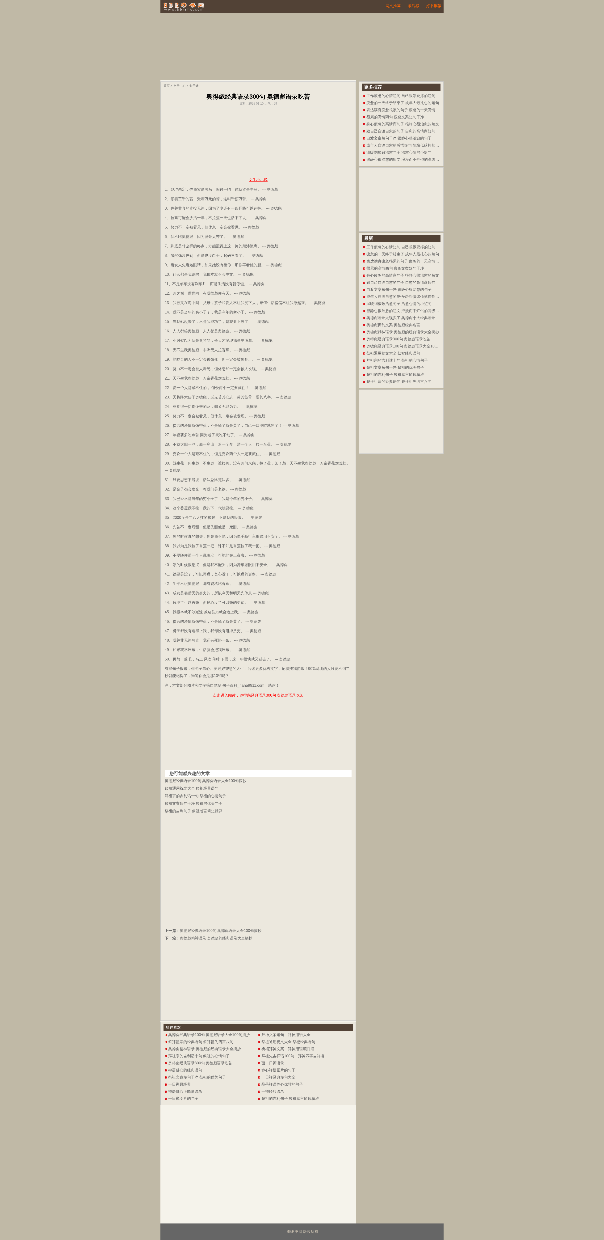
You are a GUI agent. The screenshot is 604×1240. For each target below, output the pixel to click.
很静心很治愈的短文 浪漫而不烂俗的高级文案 (404, 159)
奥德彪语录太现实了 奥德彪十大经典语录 (400, 318)
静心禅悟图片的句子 (278, 1070)
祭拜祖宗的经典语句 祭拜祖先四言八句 (200, 1042)
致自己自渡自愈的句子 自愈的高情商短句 (400, 131)
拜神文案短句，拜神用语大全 (285, 1035)
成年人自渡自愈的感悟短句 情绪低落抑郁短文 (404, 145)
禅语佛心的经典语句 (185, 1070)
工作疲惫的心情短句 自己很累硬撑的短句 (400, 96)
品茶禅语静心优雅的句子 (282, 1084)
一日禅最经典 (179, 1084)
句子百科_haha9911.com (243, 685)
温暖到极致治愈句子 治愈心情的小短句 (399, 152)
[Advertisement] (302, 47)
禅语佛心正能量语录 (185, 1091)
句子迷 (194, 86)
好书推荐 (433, 6)
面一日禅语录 (272, 1063)
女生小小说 (258, 180)
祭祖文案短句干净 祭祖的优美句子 (193, 803)
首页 (167, 86)
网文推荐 (393, 6)
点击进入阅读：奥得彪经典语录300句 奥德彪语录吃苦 (258, 695)
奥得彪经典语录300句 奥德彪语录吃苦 (200, 1063)
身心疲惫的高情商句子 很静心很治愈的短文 (402, 124)
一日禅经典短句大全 (278, 1077)
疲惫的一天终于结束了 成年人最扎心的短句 (402, 103)
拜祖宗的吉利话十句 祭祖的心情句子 (195, 796)
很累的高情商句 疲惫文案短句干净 (395, 117)
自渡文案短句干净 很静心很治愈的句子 (399, 138)
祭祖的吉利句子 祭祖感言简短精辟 (193, 811)
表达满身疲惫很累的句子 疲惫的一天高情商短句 (406, 110)
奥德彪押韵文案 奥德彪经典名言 (393, 325)
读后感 (413, 6)
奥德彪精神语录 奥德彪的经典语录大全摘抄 (216, 938)
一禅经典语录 (272, 1091)
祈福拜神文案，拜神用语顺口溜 (287, 1049)
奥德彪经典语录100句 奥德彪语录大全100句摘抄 (205, 781)
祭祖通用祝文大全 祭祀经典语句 (191, 788)
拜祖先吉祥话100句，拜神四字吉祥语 (292, 1056)
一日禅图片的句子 (183, 1098)
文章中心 (179, 86)
